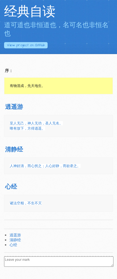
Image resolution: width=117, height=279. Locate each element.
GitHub (26, 45)
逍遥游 (14, 107)
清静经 (14, 149)
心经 (11, 187)
